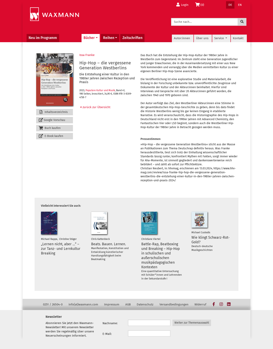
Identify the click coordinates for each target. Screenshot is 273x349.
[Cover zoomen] (54, 79)
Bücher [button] (89, 38)
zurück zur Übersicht (96, 107)
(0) (203, 5)
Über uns (202, 38)
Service (219, 38)
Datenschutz (145, 304)
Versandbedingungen (173, 304)
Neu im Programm (43, 38)
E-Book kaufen (53, 136)
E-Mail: (107, 334)
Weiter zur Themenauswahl (191, 322)
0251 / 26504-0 (53, 304)
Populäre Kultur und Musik (100, 90)
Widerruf (200, 304)
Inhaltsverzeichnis (56, 112)
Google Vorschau (54, 120)
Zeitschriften (132, 38)
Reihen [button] (108, 38)
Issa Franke (87, 55)
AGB (128, 304)
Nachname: (110, 323)
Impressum (111, 304)
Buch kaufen (52, 128)
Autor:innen (182, 38)
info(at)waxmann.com (83, 304)
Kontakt (238, 38)
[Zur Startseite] (54, 14)
